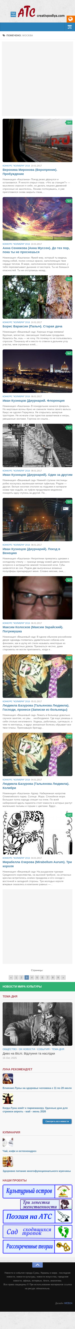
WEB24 (68, 1303)
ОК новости (27, 1049)
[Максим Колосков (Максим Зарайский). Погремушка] (37, 598)
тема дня (58, 1049)
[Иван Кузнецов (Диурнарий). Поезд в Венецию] (37, 519)
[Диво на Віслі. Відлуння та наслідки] (37, 1024)
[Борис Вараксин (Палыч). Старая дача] (37, 297)
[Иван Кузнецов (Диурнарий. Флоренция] (37, 371)
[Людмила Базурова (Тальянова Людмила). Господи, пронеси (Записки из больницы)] (37, 676)
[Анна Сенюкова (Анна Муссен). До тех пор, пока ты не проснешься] (37, 218)
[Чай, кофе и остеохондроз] (37, 1142)
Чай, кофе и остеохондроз (19, 1151)
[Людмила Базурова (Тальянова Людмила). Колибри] (37, 754)
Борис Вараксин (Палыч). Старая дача (32, 326)
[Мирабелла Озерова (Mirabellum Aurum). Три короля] (37, 832)
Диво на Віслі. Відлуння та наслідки (29, 1053)
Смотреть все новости (57, 1121)
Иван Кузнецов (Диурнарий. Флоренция (34, 400)
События (43, 1049)
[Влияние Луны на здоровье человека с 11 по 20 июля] (37, 1079)
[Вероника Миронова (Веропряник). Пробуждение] (37, 140)
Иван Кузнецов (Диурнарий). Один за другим (37, 475)
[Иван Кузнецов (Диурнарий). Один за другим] (37, 445)
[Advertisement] (37, 78)
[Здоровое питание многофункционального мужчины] (37, 1162)
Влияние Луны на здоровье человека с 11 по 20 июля (37, 1087)
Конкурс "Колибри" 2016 (16, 166)
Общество (10, 1049)
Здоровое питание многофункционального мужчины (37, 1170)
